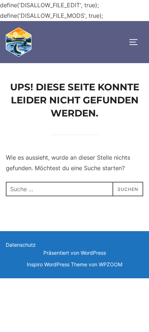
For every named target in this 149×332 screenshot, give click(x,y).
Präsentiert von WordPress (74, 253)
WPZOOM (110, 264)
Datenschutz (21, 245)
